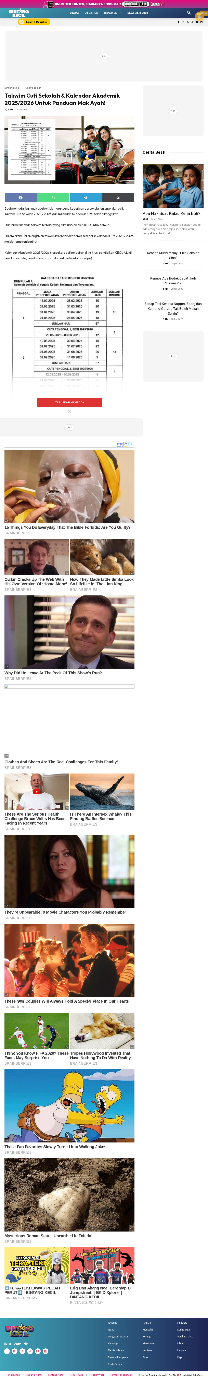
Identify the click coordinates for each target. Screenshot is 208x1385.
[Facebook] (178, 22)
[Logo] (19, 12)
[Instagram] (183, 22)
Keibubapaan (33, 87)
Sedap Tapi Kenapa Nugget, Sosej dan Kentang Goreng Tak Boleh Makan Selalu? (173, 309)
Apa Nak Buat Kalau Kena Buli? (171, 213)
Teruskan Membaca (69, 402)
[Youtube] (197, 22)
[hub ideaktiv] (199, 11)
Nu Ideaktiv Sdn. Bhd (167, 1375)
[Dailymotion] (201, 22)
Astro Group (198, 1375)
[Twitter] (187, 22)
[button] (189, 13)
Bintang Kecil (12, 87)
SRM (10, 109)
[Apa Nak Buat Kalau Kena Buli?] (173, 186)
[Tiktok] (192, 22)
